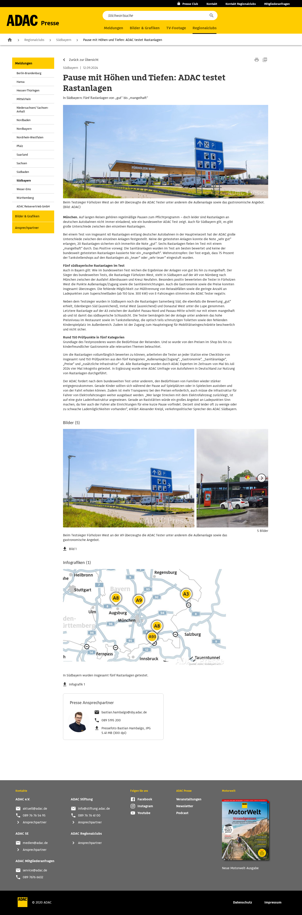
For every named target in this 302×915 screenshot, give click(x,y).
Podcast (182, 813)
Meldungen (23, 63)
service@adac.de (35, 870)
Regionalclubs (34, 40)
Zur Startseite (9, 39)
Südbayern (63, 40)
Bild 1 (72, 549)
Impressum (272, 902)
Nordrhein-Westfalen (30, 137)
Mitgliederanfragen (277, 4)
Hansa (21, 82)
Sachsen (22, 163)
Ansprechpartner (27, 228)
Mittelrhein (24, 99)
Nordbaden (24, 120)
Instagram (145, 806)
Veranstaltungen (188, 799)
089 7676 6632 (33, 877)
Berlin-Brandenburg (29, 73)
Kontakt (211, 4)
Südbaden (23, 172)
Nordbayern (24, 129)
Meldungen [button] (113, 28)
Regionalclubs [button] (204, 28)
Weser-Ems (24, 189)
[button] (211, 15)
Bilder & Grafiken (145, 28)
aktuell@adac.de (35, 809)
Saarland (22, 154)
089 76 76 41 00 (89, 815)
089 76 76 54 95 (34, 815)
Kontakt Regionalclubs (241, 4)
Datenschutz (242, 902)
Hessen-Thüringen (28, 90)
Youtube (144, 813)
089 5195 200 (111, 720)
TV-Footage (176, 28)
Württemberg (25, 198)
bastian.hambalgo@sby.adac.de (124, 712)
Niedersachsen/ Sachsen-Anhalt (32, 109)
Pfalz (20, 146)
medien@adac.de (35, 843)
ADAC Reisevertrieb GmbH (33, 206)
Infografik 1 (77, 684)
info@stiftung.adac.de (94, 809)
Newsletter (184, 806)
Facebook (145, 799)
